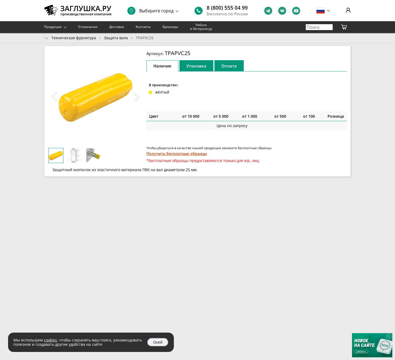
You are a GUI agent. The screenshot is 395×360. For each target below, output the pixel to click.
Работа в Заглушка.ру (201, 27)
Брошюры (170, 26)
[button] (136, 97)
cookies (50, 340)
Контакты (143, 26)
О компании (88, 26)
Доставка (116, 26)
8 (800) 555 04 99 (227, 8)
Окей (158, 342)
